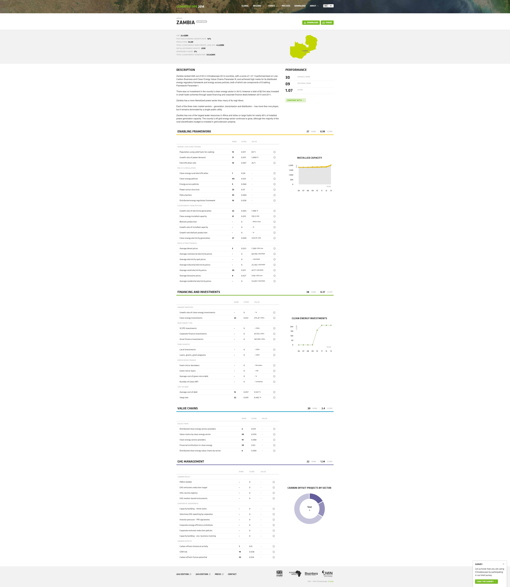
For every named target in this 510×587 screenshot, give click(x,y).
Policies (286, 5)
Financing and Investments (198, 292)
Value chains (187, 408)
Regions (257, 5)
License (331, 581)
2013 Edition (202, 574)
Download (300, 5)
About (313, 5)
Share (329, 22)
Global (245, 5)
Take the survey (485, 581)
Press (218, 574)
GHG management (190, 462)
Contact (232, 574)
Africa (179, 18)
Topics (271, 5)
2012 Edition (182, 574)
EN (326, 6)
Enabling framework (194, 132)
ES (331, 6)
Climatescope (190, 7)
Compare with (294, 100)
